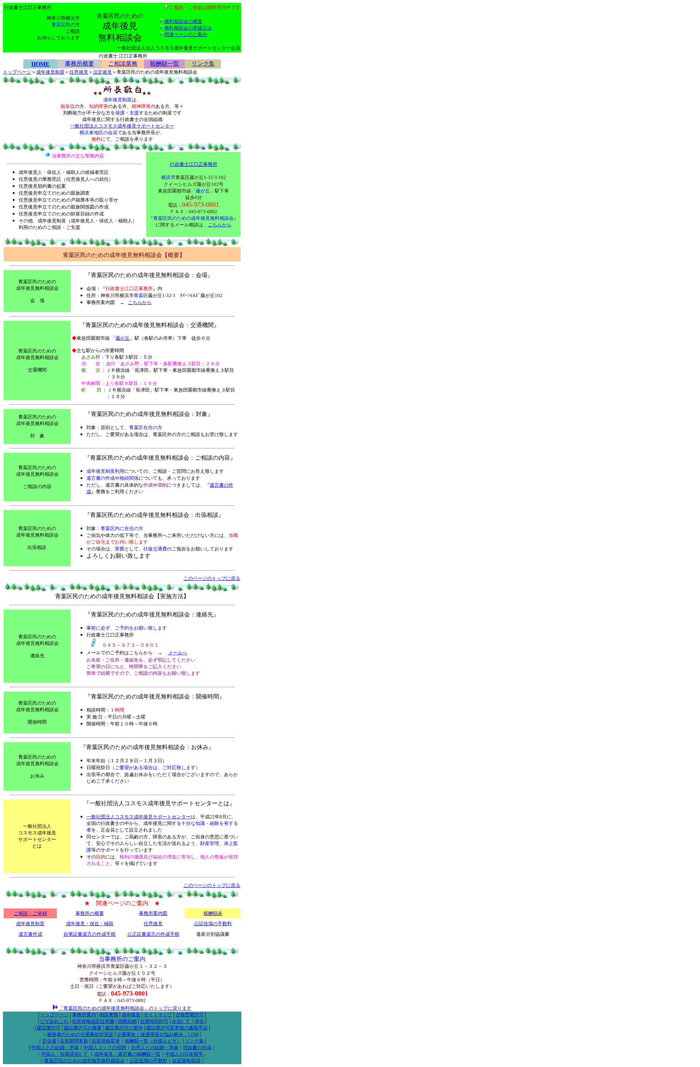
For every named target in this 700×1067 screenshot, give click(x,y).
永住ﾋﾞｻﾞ (181, 1021)
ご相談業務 (122, 64)
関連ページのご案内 (185, 34)
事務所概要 (79, 64)
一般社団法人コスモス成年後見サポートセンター (122, 126)
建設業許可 (49, 1028)
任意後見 (78, 72)
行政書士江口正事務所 (193, 164)
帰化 (199, 1021)
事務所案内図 (153, 913)
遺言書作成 (30, 934)
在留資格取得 (186, 1060)
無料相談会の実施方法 (188, 28)
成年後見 (130, 1014)
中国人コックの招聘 (104, 1047)
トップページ (17, 72)
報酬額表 (212, 913)
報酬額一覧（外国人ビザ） (153, 1041)
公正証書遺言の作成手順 (153, 934)
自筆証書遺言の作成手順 (89, 934)
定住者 (49, 1041)
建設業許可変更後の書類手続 (177, 1028)
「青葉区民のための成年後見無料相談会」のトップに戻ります (125, 1008)
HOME (40, 64)
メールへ (177, 652)
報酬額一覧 (164, 64)
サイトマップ (158, 1014)
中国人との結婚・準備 (55, 1047)
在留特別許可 (154, 1021)
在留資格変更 (106, 1041)
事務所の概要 (89, 913)
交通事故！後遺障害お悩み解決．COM (158, 1034)
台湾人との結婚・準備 (154, 1047)
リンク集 (203, 64)
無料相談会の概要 (183, 21)
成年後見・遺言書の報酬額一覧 (127, 1054)
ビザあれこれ (54, 1021)
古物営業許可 (189, 1014)
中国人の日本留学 (184, 1054)
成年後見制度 (50, 72)
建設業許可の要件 (124, 1028)
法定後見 (102, 72)
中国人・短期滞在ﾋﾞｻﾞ (65, 1054)
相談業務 (108, 1014)
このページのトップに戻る (211, 578)
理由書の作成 (197, 1047)
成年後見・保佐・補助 (89, 923)
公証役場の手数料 (213, 923)
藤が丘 (123, 338)
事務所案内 (84, 1014)
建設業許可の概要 (83, 1028)
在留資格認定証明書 (93, 1021)
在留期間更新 (74, 1041)
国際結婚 (127, 1021)
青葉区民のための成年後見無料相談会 (84, 1060)
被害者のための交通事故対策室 (80, 1034)
